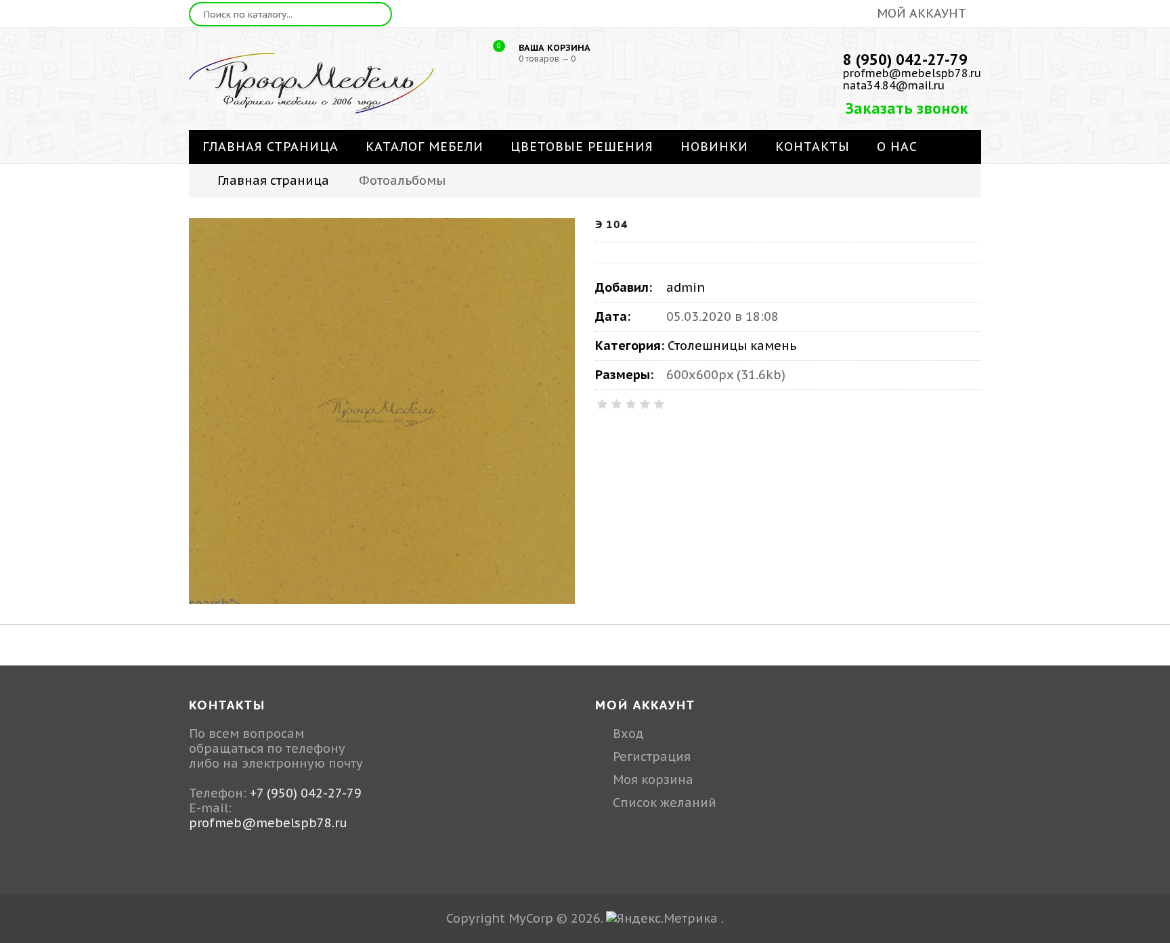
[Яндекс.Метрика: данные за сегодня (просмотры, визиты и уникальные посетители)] (662, 918)
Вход (628, 733)
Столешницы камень (732, 345)
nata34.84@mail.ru (894, 85)
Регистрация (652, 756)
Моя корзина (653, 779)
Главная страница (273, 180)
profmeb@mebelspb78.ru (912, 73)
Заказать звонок (907, 108)
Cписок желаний (664, 802)
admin (685, 287)
